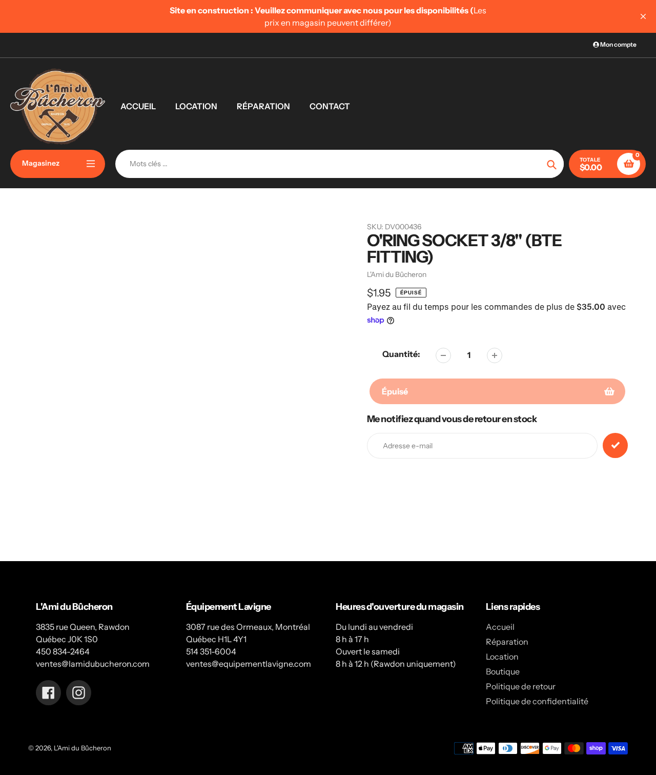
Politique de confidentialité (537, 701)
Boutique (503, 671)
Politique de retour (521, 686)
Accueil (500, 627)
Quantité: (401, 354)
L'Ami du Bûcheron (82, 748)
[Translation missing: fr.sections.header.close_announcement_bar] (643, 16)
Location (502, 656)
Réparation (507, 642)
